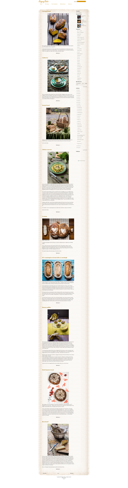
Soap (86, 83)
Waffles (78, 79)
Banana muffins (79, 137)
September (79, 112)
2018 (78, 100)
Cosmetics (78, 83)
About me (70, 3)
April (78, 121)
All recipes (47, 3)
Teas (78, 76)
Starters (78, 73)
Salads (78, 63)
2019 (78, 98)
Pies (78, 58)
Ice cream (78, 48)
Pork (78, 61)
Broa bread (78, 141)
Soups (78, 71)
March (79, 123)
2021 (78, 95)
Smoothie (78, 68)
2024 (78, 90)
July (78, 116)
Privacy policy (64, 477)
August (79, 114)
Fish (78, 47)
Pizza (78, 60)
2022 (78, 93)
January (79, 143)
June (78, 117)
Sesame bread (79, 129)
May (78, 119)
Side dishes (79, 66)
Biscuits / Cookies (80, 32)
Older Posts (71, 473)
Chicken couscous (79, 131)
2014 (78, 145)
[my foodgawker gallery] (81, 160)
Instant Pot (79, 50)
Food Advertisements (85, 86)
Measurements (62, 3)
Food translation (54, 3)
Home (41, 3)
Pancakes (78, 55)
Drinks (78, 45)
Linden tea (45, 57)
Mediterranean (79, 53)
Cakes (78, 35)
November (79, 109)
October (79, 110)
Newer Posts (44, 473)
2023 (78, 91)
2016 (78, 104)
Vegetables (78, 78)
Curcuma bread (79, 126)
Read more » (58, 53)
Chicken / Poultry (79, 37)
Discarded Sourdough (80, 42)
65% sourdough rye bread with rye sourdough (54, 257)
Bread (78, 34)
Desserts (78, 40)
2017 (78, 102)
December (79, 107)
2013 (78, 147)
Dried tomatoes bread (80, 139)
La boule (78, 133)
